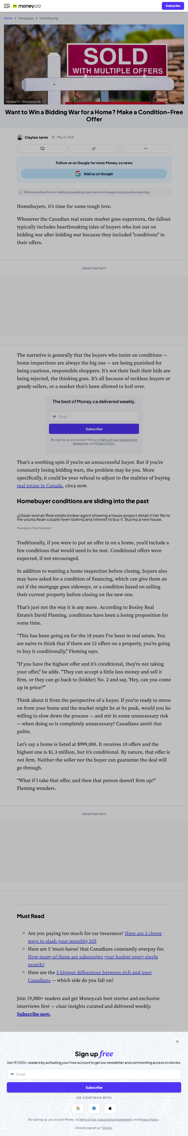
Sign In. (107, 1128)
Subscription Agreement (115, 1119)
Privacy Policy (149, 1119)
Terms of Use (87, 1119)
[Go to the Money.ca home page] (30, 5)
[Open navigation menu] (7, 6)
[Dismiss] (177, 1041)
